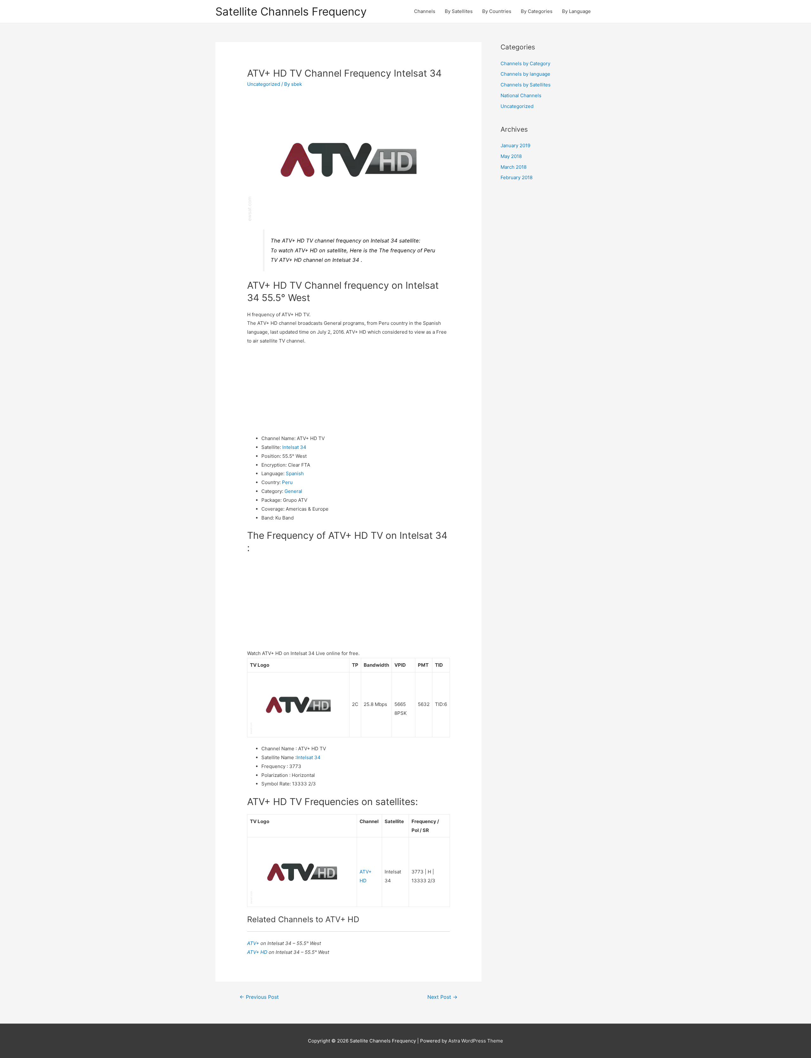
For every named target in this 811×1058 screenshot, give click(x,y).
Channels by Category (525, 63)
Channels (424, 11)
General (293, 491)
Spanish (295, 473)
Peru (287, 482)
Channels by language (525, 74)
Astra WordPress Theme (475, 1041)
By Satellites (459, 11)
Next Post (442, 997)
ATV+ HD (258, 952)
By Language (576, 11)
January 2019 (515, 145)
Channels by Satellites (526, 85)
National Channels (521, 95)
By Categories (536, 11)
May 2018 (511, 156)
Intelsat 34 (294, 447)
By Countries (496, 11)
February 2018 (517, 177)
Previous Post (259, 997)
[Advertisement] (348, 389)
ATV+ (253, 943)
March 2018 (514, 167)
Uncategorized (263, 84)
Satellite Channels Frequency (291, 11)
